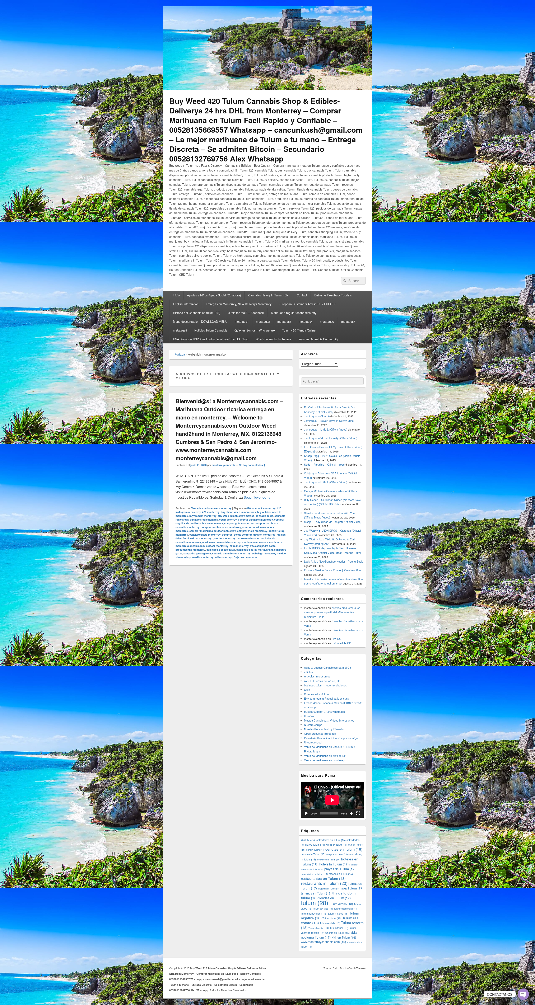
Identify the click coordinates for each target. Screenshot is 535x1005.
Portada (180, 354)
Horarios (309, 716)
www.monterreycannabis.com (323, 942)
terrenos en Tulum (316, 893)
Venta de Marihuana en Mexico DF (325, 756)
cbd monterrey (228, 519)
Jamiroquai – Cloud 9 (317, 416)
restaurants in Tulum (324, 883)
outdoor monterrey (217, 546)
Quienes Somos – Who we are (254, 330)
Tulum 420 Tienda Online (299, 330)
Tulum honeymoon (314, 913)
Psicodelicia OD (341, 643)
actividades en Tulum (331, 840)
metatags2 (263, 321)
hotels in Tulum (334, 864)
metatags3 (284, 321)
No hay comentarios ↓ (252, 465)
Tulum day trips (323, 908)
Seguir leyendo (257, 497)
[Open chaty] (523, 994)
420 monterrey (211, 512)
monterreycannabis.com (190, 546)
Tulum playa (331, 918)
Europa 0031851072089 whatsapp (324, 712)
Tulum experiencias (346, 908)
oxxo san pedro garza (263, 546)
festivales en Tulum (328, 859)
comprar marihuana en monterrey (221, 527)
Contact (302, 295)
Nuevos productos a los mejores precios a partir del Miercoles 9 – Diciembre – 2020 (332, 612)
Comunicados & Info (316, 694)
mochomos (276, 542)
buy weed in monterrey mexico (236, 516)
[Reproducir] (306, 813)
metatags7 (348, 321)
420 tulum (308, 840)
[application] (332, 800)
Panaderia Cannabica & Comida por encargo (331, 738)
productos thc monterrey (190, 549)
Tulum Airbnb (341, 904)
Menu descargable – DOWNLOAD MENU (200, 321)
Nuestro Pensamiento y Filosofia (324, 729)
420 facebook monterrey (261, 508)
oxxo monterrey (239, 546)
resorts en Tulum (341, 873)
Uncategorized (312, 742)
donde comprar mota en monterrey (254, 534)
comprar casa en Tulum (340, 854)
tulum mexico (338, 913)
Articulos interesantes (317, 676)
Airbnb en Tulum (336, 844)
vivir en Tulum (343, 937)
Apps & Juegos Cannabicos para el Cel (328, 668)
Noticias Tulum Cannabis (210, 330)
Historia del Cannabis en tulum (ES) (196, 313)
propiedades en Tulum (314, 873)
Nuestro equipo (313, 725)
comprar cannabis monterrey (255, 519)
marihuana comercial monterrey (221, 542)
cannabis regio (264, 516)
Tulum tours (339, 928)
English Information (186, 304)
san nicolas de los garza (220, 549)
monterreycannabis (223, 465)
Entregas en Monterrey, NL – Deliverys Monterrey (238, 304)
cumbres (227, 534)
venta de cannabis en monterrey (231, 553)
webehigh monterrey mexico (269, 553)
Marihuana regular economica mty (293, 313)
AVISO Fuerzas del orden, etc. (322, 681)
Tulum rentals (330, 923)
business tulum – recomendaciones (325, 685)
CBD (307, 690)
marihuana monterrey (255, 542)
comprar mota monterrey (252, 531)
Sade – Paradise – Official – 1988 (324, 464)
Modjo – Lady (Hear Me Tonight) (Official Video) (332, 522)
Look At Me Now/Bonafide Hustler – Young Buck (333, 561)
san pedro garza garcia (197, 553)
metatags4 (306, 321)
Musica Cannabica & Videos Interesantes (329, 720)
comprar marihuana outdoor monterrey (212, 531)
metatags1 (242, 321)
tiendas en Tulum (334, 898)
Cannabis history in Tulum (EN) (268, 295)
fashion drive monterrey (197, 538)
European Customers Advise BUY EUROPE (307, 304)
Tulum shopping (318, 928)
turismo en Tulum (337, 932)
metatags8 (180, 330)
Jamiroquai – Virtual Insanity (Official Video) (330, 438)
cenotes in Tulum (313, 854)
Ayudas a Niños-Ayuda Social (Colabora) (214, 295)
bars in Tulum (315, 849)
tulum (314, 902)
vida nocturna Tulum (329, 934)
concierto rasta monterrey (205, 534)
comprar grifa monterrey (239, 523)
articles (308, 672)
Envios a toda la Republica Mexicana (326, 698)
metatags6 (327, 321)
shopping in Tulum (329, 888)
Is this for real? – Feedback (246, 313)
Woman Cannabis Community (318, 339)
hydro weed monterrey (250, 538)
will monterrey (223, 557)
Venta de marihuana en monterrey (211, 508)
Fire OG (336, 639)
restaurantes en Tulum (323, 878)
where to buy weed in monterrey (195, 557)
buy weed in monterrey (203, 516)
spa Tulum (352, 888)
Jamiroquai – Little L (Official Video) (325, 429)
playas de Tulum (339, 869)
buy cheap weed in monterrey (238, 512)
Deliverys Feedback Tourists (333, 295)
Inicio (176, 295)
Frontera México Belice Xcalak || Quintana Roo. (333, 570)
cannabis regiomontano (204, 519)
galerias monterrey (224, 538)
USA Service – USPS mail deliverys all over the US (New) (210, 339)
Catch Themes (357, 968)
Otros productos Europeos (320, 734)
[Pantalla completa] (358, 813)
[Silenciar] (351, 813)
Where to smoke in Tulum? (273, 339)
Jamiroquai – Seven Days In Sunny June (329, 421)
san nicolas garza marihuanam (254, 549)
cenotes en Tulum (343, 849)
